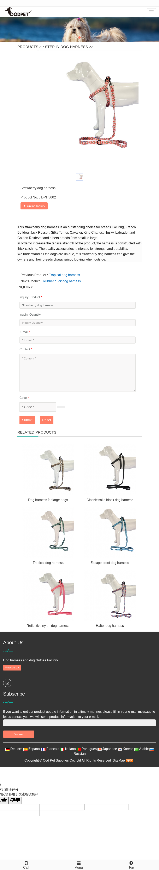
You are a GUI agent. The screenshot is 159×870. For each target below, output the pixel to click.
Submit (27, 420)
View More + (12, 667)
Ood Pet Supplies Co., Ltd (62, 760)
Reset (46, 420)
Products (27, 47)
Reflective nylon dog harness (48, 625)
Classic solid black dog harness (110, 500)
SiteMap (119, 760)
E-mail (24, 332)
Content (25, 349)
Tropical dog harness (64, 275)
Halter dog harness (110, 625)
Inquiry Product (30, 297)
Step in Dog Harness (66, 47)
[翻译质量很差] (15, 800)
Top (131, 867)
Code (24, 397)
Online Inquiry (35, 206)
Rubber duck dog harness (62, 281)
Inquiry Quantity (30, 314)
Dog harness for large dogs (48, 500)
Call (26, 867)
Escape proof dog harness (109, 563)
